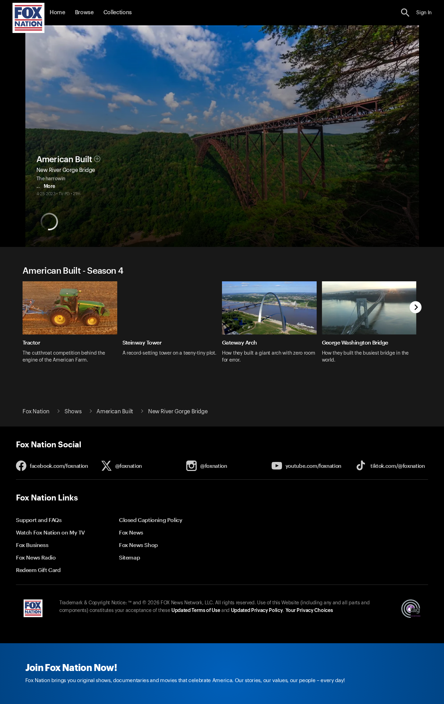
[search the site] (405, 12)
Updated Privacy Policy (257, 610)
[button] (405, 12)
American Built (64, 159)
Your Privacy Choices (309, 610)
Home (57, 12)
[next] (415, 307)
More (49, 186)
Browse (84, 12)
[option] (72, 326)
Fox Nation (36, 411)
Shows (73, 411)
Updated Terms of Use (195, 610)
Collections (117, 12)
